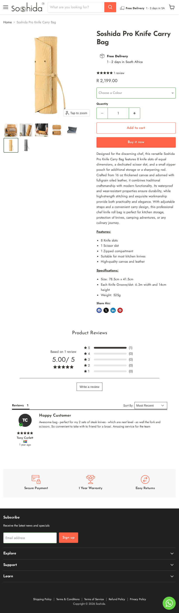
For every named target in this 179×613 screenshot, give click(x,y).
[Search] (110, 7)
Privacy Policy (138, 599)
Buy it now (136, 142)
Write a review (89, 386)
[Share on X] (106, 310)
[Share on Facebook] (99, 310)
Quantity (102, 103)
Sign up (68, 537)
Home (7, 22)
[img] (25, 433)
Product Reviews (89, 333)
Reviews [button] (18, 405)
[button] (11, 130)
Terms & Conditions (67, 599)
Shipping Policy (42, 599)
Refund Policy (117, 599)
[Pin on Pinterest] (120, 310)
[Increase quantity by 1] (134, 113)
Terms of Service (94, 599)
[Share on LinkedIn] (113, 310)
